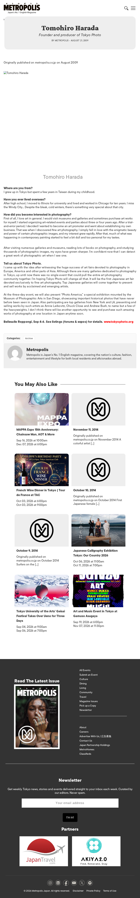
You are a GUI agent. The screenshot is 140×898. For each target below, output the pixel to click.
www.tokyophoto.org (118, 321)
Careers (83, 732)
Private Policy (93, 891)
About (82, 727)
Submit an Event (88, 675)
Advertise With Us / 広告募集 (95, 736)
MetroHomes (86, 749)
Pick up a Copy (87, 706)
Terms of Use (109, 891)
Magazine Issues (88, 701)
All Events (84, 670)
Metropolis (62, 40)
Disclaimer (78, 891)
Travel (82, 697)
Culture (83, 679)
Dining (83, 683)
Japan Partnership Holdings (94, 745)
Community (85, 692)
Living (82, 688)
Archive (29, 338)
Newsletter (85, 710)
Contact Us (85, 741)
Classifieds (85, 754)
